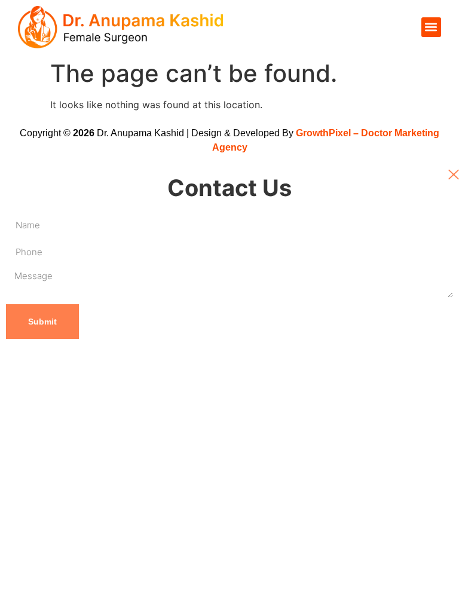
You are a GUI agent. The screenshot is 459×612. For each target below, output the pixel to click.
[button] (431, 27)
